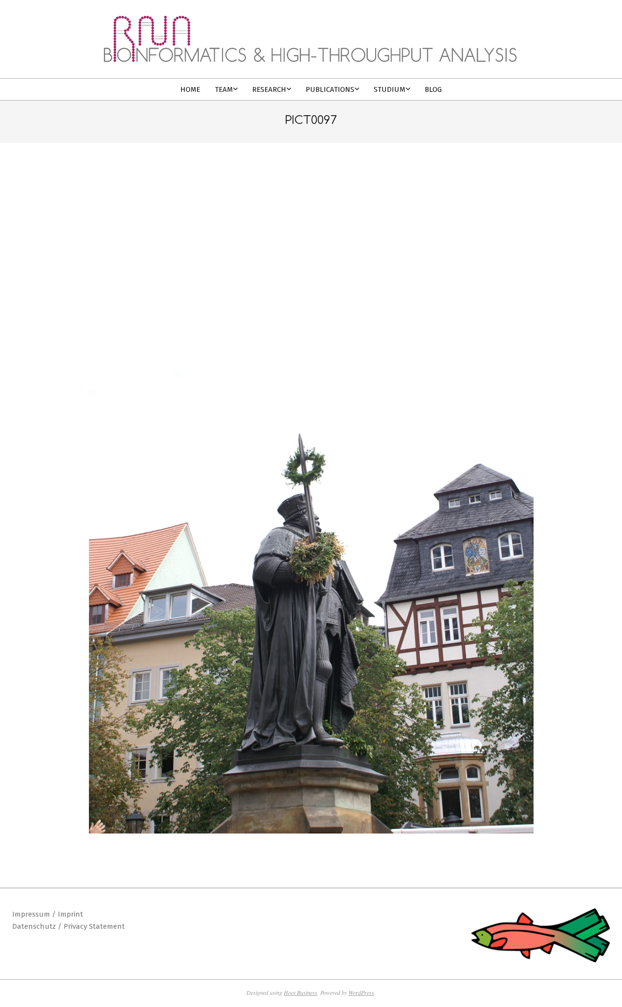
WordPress (361, 992)
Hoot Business (300, 992)
